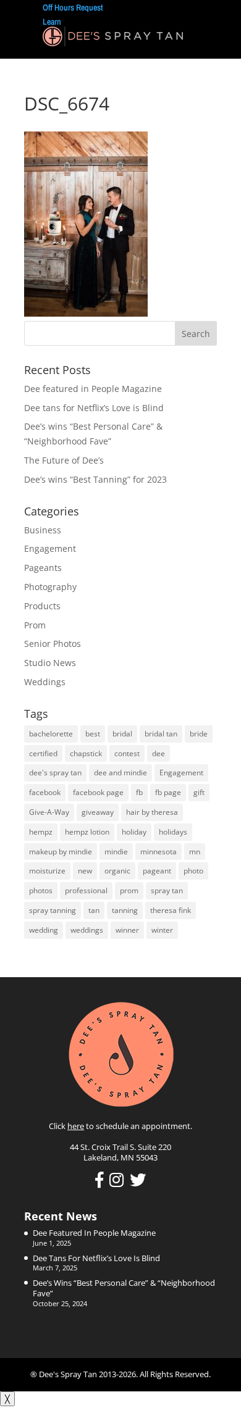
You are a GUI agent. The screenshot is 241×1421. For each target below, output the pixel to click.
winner (127, 930)
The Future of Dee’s (64, 460)
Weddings (45, 682)
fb (139, 792)
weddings (86, 930)
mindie (116, 851)
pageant (157, 870)
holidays (173, 832)
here (75, 1125)
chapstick (86, 753)
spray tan (167, 890)
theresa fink (170, 910)
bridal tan (161, 733)
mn (194, 851)
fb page (168, 792)
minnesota (158, 851)
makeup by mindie (60, 851)
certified (43, 753)
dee (158, 753)
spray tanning (52, 910)
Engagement (50, 548)
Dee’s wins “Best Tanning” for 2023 (95, 479)
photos (41, 890)
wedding (43, 930)
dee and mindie (120, 772)
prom (129, 890)
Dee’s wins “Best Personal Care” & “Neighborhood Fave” (124, 1288)
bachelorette (51, 733)
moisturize (47, 870)
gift (199, 792)
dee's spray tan (55, 772)
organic (117, 870)
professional (86, 890)
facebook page (98, 792)
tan (93, 910)
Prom (35, 625)
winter (162, 930)
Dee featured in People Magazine (93, 388)
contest (127, 753)
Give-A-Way (49, 812)
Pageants (43, 567)
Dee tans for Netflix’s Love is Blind (94, 408)
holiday (134, 832)
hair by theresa (152, 812)
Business (42, 530)
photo (193, 870)
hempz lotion (87, 832)
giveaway (98, 812)
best (92, 733)
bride (199, 733)
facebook (45, 792)
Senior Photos (52, 643)
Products (42, 606)
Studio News (50, 663)
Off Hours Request (73, 7)
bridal (122, 733)
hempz (41, 832)
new (85, 870)
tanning (125, 910)
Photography (50, 587)
